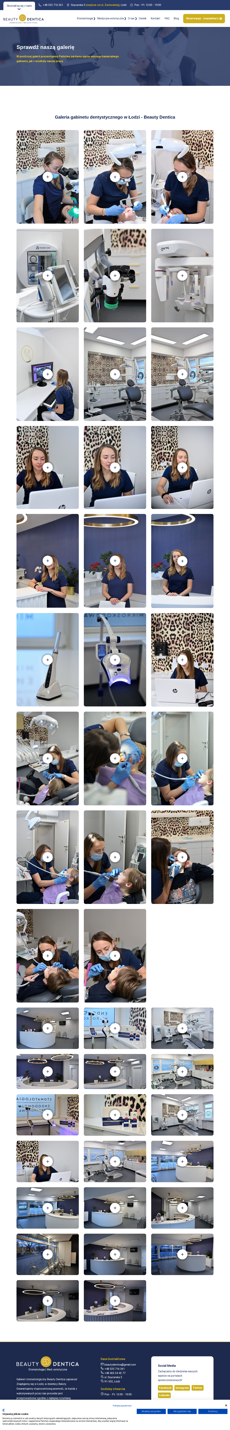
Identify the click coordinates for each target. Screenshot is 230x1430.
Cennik (142, 18)
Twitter (197, 1387)
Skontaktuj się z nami (19, 5)
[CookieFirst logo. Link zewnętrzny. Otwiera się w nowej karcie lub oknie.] (4, 1410)
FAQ (167, 18)
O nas (131, 18)
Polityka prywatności (122, 1406)
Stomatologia (85, 18)
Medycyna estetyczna (110, 18)
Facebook (165, 1387)
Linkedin (164, 1395)
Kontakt (155, 18)
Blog (176, 18)
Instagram (182, 1387)
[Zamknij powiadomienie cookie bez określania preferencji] (226, 1405)
